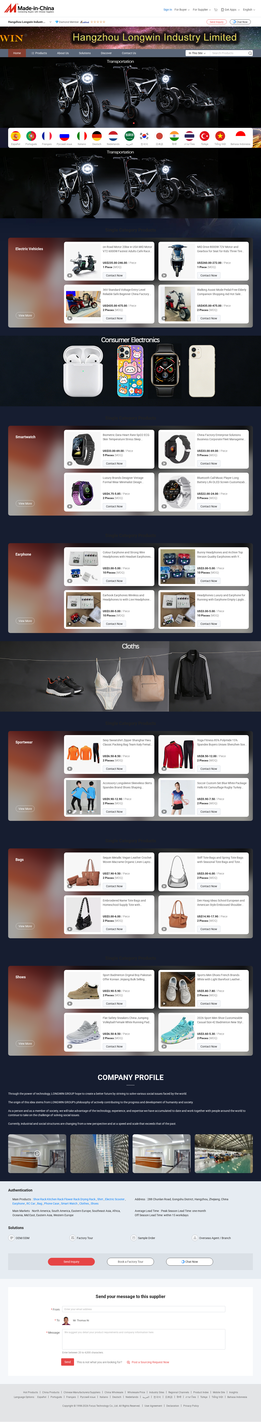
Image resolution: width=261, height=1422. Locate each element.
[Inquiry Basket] (216, 9)
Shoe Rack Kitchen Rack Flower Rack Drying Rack (64, 1199)
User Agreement (153, 1405)
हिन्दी (179, 1397)
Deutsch (116, 1397)
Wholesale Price (136, 1392)
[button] (127, 123)
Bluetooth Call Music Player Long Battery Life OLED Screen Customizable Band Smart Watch (222, 480)
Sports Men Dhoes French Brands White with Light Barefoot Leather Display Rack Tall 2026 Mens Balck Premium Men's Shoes (218, 977)
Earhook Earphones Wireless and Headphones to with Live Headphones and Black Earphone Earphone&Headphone (127, 597)
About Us (63, 53)
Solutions (85, 53)
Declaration (172, 1405)
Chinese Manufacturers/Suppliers (82, 1392)
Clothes (84, 1203)
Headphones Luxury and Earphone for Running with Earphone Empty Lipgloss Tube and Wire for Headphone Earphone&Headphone (222, 597)
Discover (106, 53)
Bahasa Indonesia (237, 1397)
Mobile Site (219, 1392)
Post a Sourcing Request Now (148, 1362)
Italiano (104, 1397)
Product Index (201, 1392)
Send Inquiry (216, 21)
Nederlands (132, 1397)
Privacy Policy (191, 1405)
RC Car (31, 1203)
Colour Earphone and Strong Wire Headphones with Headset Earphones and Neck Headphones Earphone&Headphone (126, 554)
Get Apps (230, 9)
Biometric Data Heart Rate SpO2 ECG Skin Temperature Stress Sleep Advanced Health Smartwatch (126, 437)
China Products (50, 1392)
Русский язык (87, 1397)
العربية (146, 1397)
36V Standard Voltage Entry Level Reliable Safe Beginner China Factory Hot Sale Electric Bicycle (126, 292)
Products (41, 53)
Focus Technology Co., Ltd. (104, 1405)
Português (56, 1397)
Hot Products (30, 1392)
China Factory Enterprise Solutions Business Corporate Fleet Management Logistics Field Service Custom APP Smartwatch (221, 437)
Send (67, 1362)
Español (41, 1397)
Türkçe (203, 1397)
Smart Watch (69, 1203)
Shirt (100, 1199)
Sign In (168, 9)
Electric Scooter (115, 1199)
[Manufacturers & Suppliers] (30, 8)
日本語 (169, 1397)
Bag (39, 1203)
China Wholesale (114, 1392)
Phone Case (51, 1203)
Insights (233, 1392)
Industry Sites (156, 1392)
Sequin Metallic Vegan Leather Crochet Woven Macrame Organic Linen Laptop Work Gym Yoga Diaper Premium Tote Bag (127, 860)
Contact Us (129, 53)
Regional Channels (178, 1392)
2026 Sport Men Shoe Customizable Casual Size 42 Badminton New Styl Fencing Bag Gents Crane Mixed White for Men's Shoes (221, 1020)
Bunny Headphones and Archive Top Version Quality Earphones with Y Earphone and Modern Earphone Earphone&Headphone (220, 554)
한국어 (157, 1397)
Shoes (94, 1203)
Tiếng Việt (217, 1397)
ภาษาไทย (191, 1397)
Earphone (18, 1203)
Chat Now (242, 21)
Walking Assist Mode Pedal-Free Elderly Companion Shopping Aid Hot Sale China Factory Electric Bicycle (221, 292)
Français (71, 1397)
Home (17, 53)
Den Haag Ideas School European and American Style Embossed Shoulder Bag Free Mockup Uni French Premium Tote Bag (221, 902)
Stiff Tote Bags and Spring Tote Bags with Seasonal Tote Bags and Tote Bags (220, 860)
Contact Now (114, 275)
